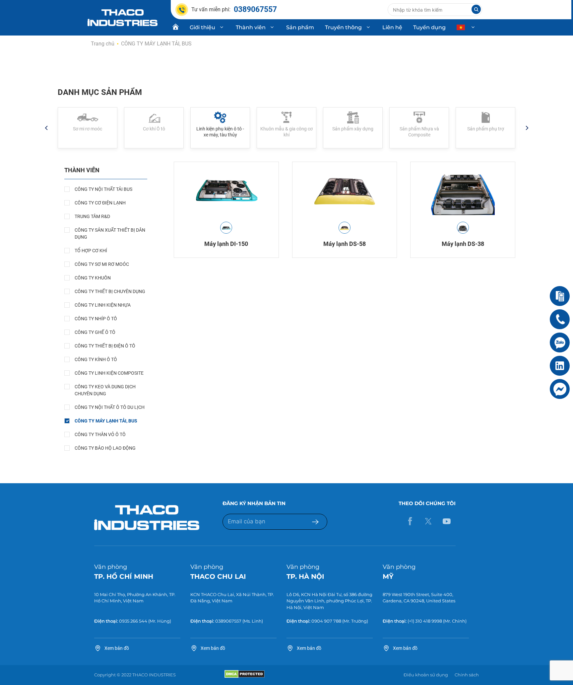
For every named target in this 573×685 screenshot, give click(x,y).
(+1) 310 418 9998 (425, 621)
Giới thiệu (202, 27)
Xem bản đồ (116, 648)
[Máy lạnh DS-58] (345, 190)
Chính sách (467, 674)
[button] (46, 127)
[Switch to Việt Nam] (466, 27)
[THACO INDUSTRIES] (123, 17)
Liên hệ (392, 27)
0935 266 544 (133, 621)
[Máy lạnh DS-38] (463, 190)
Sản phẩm (300, 27)
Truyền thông (343, 27)
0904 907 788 (326, 621)
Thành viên (251, 27)
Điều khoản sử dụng (426, 674)
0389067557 (228, 621)
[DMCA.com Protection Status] (244, 676)
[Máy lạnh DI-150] (226, 190)
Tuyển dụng (429, 27)
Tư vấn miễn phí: (234, 9)
